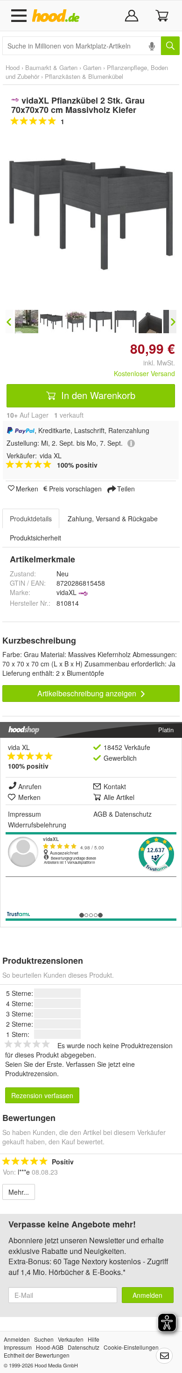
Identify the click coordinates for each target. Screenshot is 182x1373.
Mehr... (18, 1192)
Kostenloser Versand (144, 373)
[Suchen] (170, 45)
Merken (27, 488)
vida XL (19, 747)
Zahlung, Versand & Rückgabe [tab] (113, 518)
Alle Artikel (119, 797)
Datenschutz (133, 814)
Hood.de (57, 16)
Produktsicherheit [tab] (35, 537)
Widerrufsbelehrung (37, 824)
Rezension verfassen (42, 1095)
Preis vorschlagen (75, 488)
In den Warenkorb (96, 395)
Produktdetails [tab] (31, 518)
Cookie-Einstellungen (131, 1347)
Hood (13, 67)
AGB (100, 814)
